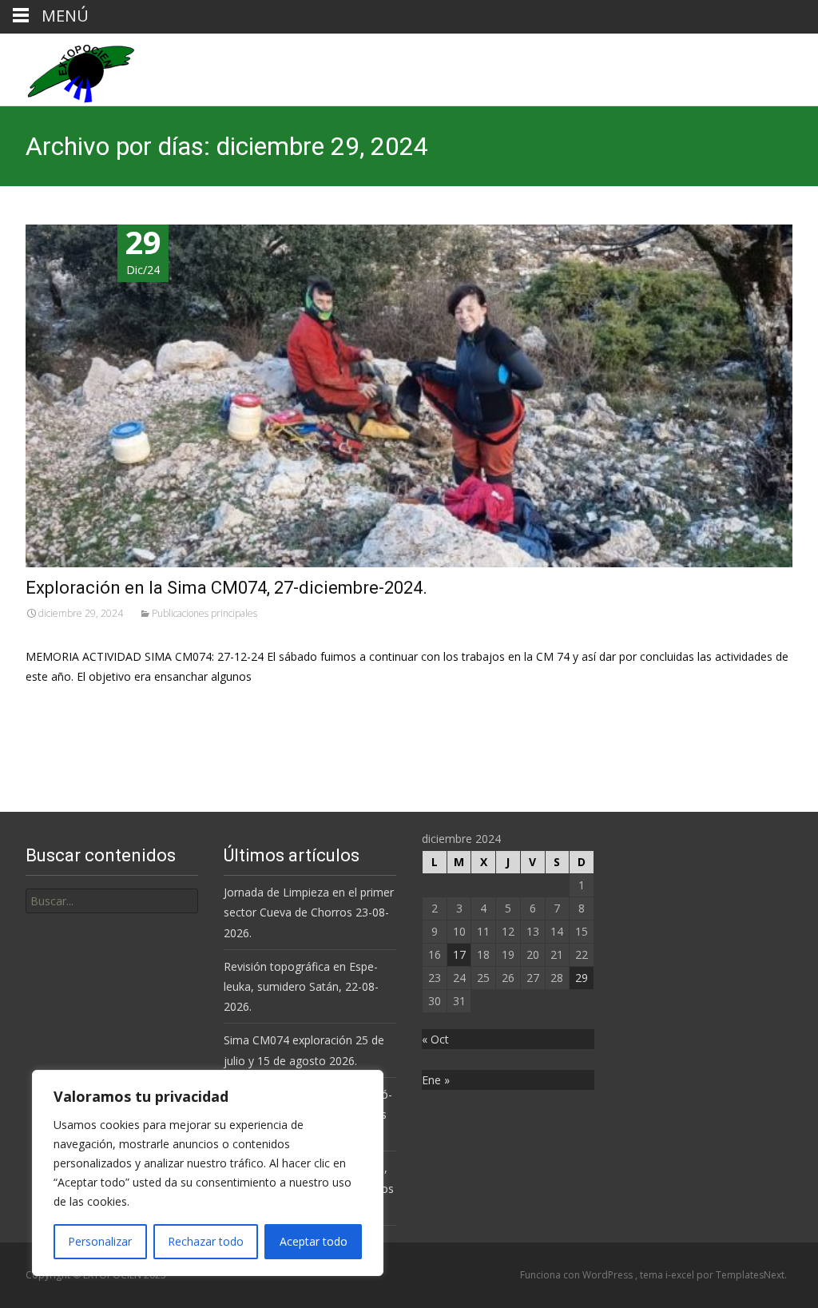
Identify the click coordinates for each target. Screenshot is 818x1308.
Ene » (436, 1079)
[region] (207, 1173)
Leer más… (57, 706)
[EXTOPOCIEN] (68, 69)
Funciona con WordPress (577, 1275)
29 (581, 977)
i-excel (681, 1275)
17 (459, 954)
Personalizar (100, 1241)
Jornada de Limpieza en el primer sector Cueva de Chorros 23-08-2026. (309, 912)
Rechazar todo (206, 1241)
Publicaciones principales (204, 613)
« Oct (435, 1039)
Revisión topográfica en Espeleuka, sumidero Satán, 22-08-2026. (301, 986)
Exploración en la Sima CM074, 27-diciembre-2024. (226, 588)
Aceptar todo (313, 1241)
